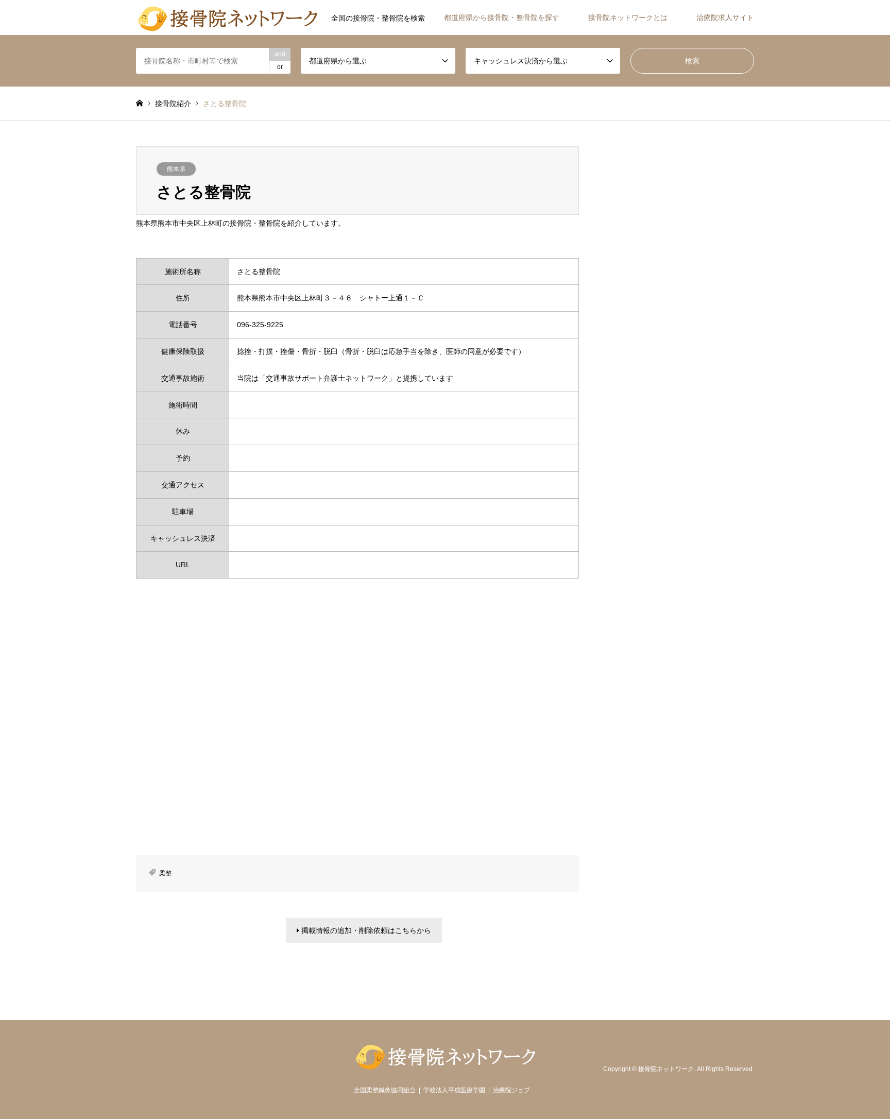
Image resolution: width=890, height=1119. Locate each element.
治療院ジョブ (511, 1090)
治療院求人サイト (725, 17)
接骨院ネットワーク (666, 1069)
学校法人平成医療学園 (454, 1090)
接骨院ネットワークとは (628, 17)
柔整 (165, 873)
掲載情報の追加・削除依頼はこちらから (365, 930)
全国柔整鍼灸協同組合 (385, 1090)
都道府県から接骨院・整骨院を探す (501, 17)
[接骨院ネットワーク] (227, 17)
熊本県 (176, 169)
